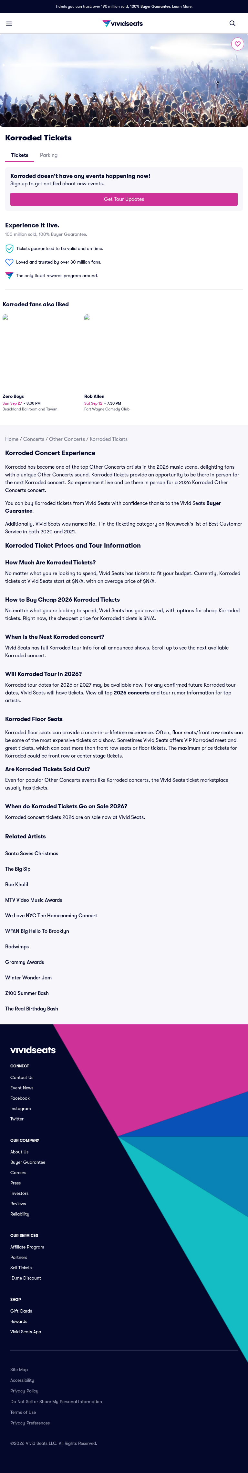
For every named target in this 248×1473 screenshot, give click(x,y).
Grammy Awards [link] (24, 962)
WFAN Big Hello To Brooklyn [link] (37, 931)
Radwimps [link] (17, 947)
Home (11, 439)
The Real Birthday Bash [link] (31, 1009)
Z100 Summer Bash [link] (27, 993)
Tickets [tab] (19, 155)
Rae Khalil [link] (16, 885)
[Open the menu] (9, 23)
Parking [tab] (48, 155)
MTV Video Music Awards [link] (33, 900)
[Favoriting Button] (237, 44)
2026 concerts (132, 693)
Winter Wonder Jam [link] (28, 978)
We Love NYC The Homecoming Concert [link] (51, 916)
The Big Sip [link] (17, 869)
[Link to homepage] (124, 23)
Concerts (33, 439)
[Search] (232, 23)
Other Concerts (67, 439)
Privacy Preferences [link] (30, 1422)
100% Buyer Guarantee (150, 6)
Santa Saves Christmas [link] (31, 854)
